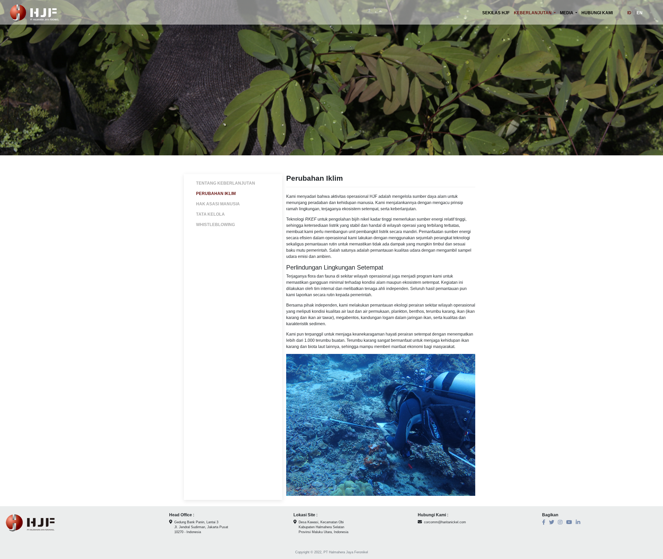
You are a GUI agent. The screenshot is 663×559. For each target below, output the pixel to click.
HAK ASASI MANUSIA (218, 204)
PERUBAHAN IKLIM (216, 193)
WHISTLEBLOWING (215, 224)
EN (640, 13)
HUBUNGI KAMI (597, 13)
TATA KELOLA (210, 214)
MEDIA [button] (567, 13)
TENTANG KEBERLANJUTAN (225, 183)
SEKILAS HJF (497, 12)
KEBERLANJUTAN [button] (533, 13)
